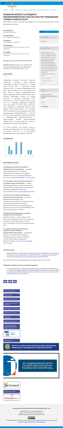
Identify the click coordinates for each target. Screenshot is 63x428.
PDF (42, 31)
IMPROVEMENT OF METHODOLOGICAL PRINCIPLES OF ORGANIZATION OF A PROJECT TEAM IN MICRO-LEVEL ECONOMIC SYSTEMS (33, 254)
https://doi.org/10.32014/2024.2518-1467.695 (19, 60)
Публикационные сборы (10, 321)
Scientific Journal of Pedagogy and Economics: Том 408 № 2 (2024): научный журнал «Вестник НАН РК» (32, 255)
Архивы (12, 10)
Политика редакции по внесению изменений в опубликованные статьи (10, 326)
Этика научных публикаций (11, 308)
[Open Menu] (3, 3)
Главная (5, 10)
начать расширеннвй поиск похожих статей (27, 260)
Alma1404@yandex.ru (25, 205)
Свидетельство (8, 295)
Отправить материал (10, 290)
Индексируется (8, 340)
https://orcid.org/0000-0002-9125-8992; (24, 191)
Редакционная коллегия (10, 312)
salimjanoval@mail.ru (25, 175)
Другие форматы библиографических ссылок (47, 81)
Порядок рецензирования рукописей (11, 303)
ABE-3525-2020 (30, 177)
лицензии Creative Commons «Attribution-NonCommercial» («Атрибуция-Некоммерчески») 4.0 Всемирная (37, 421)
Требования (7, 317)
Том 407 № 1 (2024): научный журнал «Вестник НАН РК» (31, 10)
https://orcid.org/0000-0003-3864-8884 (13, 177)
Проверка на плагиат (10, 391)
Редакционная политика (10, 299)
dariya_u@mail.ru (8, 191)
